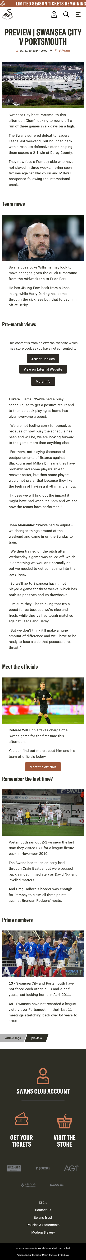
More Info (43, 381)
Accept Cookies (43, 358)
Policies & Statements (43, 1224)
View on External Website (43, 369)
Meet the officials (43, 766)
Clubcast (65, 1255)
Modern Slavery (43, 1232)
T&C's (43, 1202)
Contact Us (43, 1210)
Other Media (42, 1255)
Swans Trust (43, 1217)
